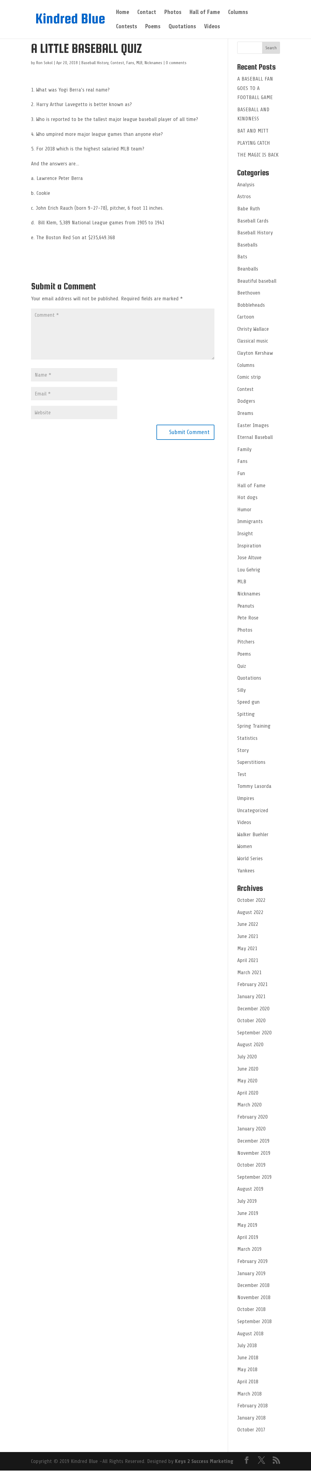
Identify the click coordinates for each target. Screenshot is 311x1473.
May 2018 (247, 1369)
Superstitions (251, 762)
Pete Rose (247, 618)
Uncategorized (252, 810)
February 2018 (252, 1405)
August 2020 (250, 1044)
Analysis (246, 184)
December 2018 (253, 1285)
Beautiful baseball (256, 281)
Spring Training (254, 726)
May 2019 (247, 1225)
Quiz (241, 666)
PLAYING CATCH (253, 143)
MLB (139, 62)
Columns (238, 13)
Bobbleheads (251, 305)
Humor (244, 509)
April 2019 (247, 1237)
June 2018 (247, 1357)
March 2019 (249, 1249)
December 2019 (253, 1141)
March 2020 (249, 1105)
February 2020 (252, 1117)
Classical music (252, 341)
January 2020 (251, 1129)
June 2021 (247, 936)
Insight (245, 533)
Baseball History (94, 62)
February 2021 (252, 984)
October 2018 (251, 1309)
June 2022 (247, 924)
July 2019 (247, 1201)
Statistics (247, 738)
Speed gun (248, 702)
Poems (152, 27)
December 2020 (253, 1009)
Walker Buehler (252, 834)
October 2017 (251, 1429)
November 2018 (253, 1297)
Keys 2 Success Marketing (204, 1461)
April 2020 (247, 1093)
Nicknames (153, 62)
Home (122, 13)
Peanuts (245, 606)
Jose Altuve (249, 557)
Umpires (245, 798)
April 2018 (247, 1381)
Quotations (182, 27)
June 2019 (247, 1213)
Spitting (246, 714)
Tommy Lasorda (254, 786)
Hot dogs (247, 497)
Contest (117, 62)
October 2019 (251, 1165)
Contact (146, 13)
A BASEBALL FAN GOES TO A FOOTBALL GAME (255, 88)
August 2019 (250, 1189)
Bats (242, 257)
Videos (212, 27)
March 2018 (249, 1394)
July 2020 (247, 1057)
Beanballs (247, 269)
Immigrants (250, 521)
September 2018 (254, 1321)
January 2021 (251, 996)
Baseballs (247, 245)
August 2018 (250, 1333)
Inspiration (249, 546)
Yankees (246, 871)
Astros (244, 196)
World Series (250, 858)
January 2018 (251, 1418)
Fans (130, 62)
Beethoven (248, 293)
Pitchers (246, 642)
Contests (126, 27)
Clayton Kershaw (255, 353)
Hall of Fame (205, 13)
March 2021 (249, 972)
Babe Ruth (248, 208)
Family (244, 449)
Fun (241, 473)
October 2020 (251, 1020)
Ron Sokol (44, 62)
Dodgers (246, 401)
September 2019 (254, 1177)
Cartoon (245, 317)
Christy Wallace (253, 329)
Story (243, 750)
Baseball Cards (252, 221)
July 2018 (247, 1345)
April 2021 (247, 960)
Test (241, 774)
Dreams (245, 413)
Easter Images (253, 425)
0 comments (176, 62)
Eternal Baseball (255, 437)
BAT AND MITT (252, 131)
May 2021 (247, 948)
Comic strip (249, 377)
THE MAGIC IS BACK (258, 155)
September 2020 (254, 1033)
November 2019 (253, 1153)
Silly (241, 690)
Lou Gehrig (248, 570)
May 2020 (247, 1081)
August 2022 (250, 912)
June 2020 (247, 1069)
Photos (172, 13)
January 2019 (251, 1273)
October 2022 (251, 900)
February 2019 (252, 1261)
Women (244, 846)
